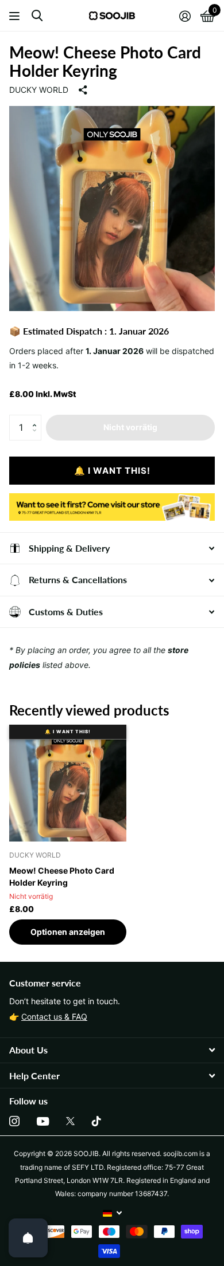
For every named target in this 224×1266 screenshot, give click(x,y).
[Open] (28, 1237)
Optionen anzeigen (67, 932)
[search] (37, 16)
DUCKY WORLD (38, 90)
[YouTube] (43, 1121)
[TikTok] (96, 1121)
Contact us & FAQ (54, 1016)
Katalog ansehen (15, 16)
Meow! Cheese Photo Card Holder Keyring (61, 876)
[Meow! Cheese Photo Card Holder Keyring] (67, 783)
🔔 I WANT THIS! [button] (112, 470)
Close (112, 1050)
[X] (70, 1121)
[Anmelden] (185, 16)
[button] (37, 418)
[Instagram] (14, 1121)
